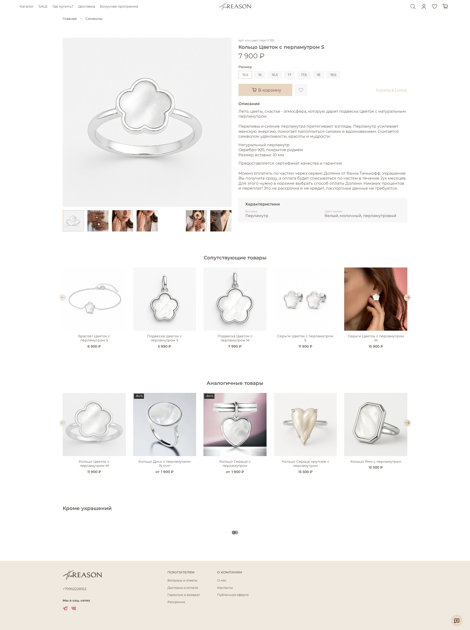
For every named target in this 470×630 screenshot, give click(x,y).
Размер (245, 67)
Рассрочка (176, 602)
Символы (93, 18)
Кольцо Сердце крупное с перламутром (305, 463)
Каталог (27, 6)
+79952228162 (74, 589)
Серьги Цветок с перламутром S (305, 338)
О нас (221, 580)
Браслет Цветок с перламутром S (94, 338)
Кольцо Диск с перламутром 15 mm (165, 463)
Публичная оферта (233, 595)
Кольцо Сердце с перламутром (235, 463)
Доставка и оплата (182, 588)
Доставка (86, 6)
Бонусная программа (119, 6)
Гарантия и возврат (183, 595)
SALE (43, 6)
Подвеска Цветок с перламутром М (235, 338)
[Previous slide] (69, 122)
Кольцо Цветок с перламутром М (94, 463)
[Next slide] (225, 122)
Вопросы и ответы (182, 580)
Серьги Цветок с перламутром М (376, 338)
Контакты (225, 588)
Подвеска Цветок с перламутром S (164, 338)
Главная (70, 18)
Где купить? (62, 6)
